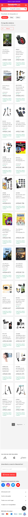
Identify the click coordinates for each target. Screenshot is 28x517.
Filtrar (8, 28)
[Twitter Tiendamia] (13, 485)
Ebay (11, 17)
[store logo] (14, 7)
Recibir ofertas (10, 474)
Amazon (4, 17)
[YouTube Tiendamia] (18, 485)
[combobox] (18, 8)
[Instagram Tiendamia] (8, 485)
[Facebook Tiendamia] (3, 485)
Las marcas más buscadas (9, 454)
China (18, 17)
